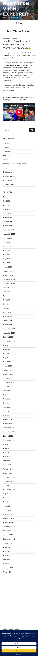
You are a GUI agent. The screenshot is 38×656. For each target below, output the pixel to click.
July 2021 (6, 448)
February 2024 (8, 321)
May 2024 (6, 308)
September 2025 (9, 242)
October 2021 (8, 436)
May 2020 (6, 506)
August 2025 (7, 246)
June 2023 (7, 354)
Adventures (7, 143)
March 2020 (7, 514)
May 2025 (6, 259)
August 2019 (7, 543)
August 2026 (7, 197)
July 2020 (6, 498)
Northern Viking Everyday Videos (15, 164)
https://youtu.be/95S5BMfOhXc (14, 100)
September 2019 (9, 539)
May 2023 (6, 358)
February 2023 (8, 370)
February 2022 (8, 419)
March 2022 (7, 415)
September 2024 (9, 292)
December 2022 (9, 378)
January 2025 (8, 275)
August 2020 (7, 494)
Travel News (7, 180)
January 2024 (8, 325)
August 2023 (7, 345)
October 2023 (8, 337)
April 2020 (7, 510)
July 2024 (6, 300)
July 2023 (6, 349)
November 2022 (9, 382)
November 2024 (9, 283)
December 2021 (8, 428)
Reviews (6, 168)
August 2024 (7, 296)
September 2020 (9, 489)
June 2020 (7, 502)
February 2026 (8, 222)
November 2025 (9, 234)
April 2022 (7, 411)
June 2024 (7, 304)
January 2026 (8, 226)
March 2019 (7, 564)
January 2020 (8, 523)
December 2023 (9, 329)
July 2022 (6, 399)
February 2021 (8, 469)
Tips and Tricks (8, 176)
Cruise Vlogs (7, 151)
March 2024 (7, 316)
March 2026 (7, 218)
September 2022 (9, 391)
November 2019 (9, 531)
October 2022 (8, 386)
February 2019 (8, 568)
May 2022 (6, 407)
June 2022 (6, 403)
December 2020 (9, 477)
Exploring (6, 155)
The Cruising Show (10, 172)
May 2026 (6, 209)
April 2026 (7, 213)
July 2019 (6, 547)
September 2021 (9, 440)
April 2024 (7, 312)
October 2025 (8, 238)
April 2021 (6, 461)
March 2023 (7, 366)
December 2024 (9, 279)
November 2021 (8, 432)
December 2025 (9, 230)
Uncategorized (8, 184)
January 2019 (7, 572)
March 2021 (7, 465)
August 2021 (7, 444)
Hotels (5, 160)
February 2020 (8, 518)
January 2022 (8, 424)
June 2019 (6, 551)
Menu (20, 23)
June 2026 (7, 205)
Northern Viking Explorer (16, 9)
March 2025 (7, 267)
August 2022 (7, 395)
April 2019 (6, 560)
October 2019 (8, 535)
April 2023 (7, 362)
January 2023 (8, 374)
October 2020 (8, 485)
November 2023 (9, 333)
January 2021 (7, 473)
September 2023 (9, 341)
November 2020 (9, 481)
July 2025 (6, 250)
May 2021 (6, 457)
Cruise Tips (7, 147)
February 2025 (8, 271)
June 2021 (6, 452)
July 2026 (6, 201)
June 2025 (7, 255)
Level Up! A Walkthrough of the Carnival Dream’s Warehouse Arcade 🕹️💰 (18, 44)
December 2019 (9, 527)
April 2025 (7, 263)
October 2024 (8, 288)
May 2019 (6, 556)
